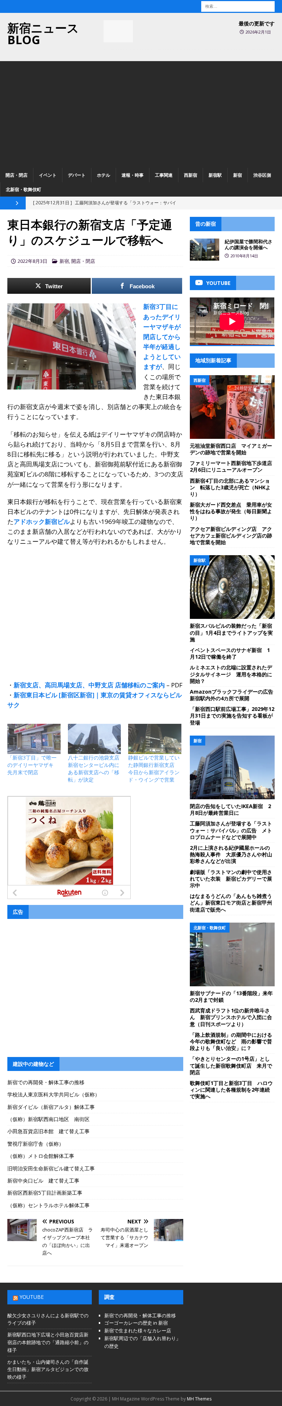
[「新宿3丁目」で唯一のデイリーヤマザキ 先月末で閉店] (34, 739)
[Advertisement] (141, 112)
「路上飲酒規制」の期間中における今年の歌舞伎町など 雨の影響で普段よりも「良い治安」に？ (231, 1041)
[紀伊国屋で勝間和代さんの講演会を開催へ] (204, 250)
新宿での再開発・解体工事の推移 (45, 1082)
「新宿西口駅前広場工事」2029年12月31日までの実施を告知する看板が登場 (232, 715)
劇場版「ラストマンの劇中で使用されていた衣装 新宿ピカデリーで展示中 (231, 878)
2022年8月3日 (32, 261)
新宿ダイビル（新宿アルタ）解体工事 (51, 1106)
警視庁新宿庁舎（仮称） (35, 1143)
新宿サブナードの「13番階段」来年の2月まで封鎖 (231, 996)
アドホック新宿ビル (42, 521)
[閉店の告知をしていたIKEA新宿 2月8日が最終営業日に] (232, 767)
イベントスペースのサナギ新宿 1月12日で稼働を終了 (230, 653)
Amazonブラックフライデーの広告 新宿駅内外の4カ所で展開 (234, 695)
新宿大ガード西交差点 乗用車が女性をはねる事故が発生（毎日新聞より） (231, 511)
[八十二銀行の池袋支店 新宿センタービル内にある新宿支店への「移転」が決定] (94, 739)
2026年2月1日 (258, 32)
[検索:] (238, 5)
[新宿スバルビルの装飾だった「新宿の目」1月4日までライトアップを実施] (232, 587)
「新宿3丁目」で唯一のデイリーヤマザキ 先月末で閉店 (33, 765)
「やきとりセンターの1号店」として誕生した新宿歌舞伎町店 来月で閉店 (231, 1065)
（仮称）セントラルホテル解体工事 (48, 1205)
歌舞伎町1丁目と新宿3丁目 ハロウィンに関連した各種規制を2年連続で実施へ (231, 1089)
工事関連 (164, 175)
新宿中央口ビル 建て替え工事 (43, 1180)
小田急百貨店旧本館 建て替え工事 (48, 1131)
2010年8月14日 (244, 255)
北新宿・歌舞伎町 (23, 189)
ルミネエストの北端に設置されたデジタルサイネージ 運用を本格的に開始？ (231, 674)
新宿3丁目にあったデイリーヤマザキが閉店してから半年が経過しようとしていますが (162, 336)
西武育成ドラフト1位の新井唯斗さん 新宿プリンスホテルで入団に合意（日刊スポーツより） (231, 1017)
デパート (77, 175)
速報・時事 (133, 175)
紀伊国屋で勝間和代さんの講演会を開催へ (248, 244)
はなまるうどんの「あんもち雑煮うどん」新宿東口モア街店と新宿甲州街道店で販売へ (231, 902)
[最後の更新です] (118, 31)
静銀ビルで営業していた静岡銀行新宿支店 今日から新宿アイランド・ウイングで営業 (154, 768)
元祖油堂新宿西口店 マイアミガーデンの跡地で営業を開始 (231, 449)
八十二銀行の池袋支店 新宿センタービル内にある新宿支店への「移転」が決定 (96, 768)
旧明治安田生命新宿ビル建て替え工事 (51, 1168)
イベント (48, 175)
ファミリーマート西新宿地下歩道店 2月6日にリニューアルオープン (233, 466)
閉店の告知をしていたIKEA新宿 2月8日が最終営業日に (230, 809)
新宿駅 (215, 175)
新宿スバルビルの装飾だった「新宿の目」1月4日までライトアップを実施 (231, 632)
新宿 (237, 175)
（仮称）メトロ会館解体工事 (40, 1155)
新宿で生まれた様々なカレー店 (137, 1330)
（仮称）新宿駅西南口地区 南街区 (48, 1119)
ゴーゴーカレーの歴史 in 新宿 (136, 1322)
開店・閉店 (17, 175)
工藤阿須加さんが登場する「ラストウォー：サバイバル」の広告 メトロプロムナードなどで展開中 (231, 830)
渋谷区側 (262, 175)
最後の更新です (257, 23)
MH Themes (199, 1399)
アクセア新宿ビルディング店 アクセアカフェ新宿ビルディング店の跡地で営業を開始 (231, 535)
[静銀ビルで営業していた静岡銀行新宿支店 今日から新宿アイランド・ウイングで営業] (154, 739)
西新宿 (190, 175)
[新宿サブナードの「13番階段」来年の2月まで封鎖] (232, 954)
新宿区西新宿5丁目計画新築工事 (44, 1192)
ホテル (103, 175)
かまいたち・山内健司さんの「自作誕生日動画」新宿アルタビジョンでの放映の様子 (47, 1370)
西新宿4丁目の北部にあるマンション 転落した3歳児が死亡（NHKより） (230, 487)
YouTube (31, 1296)
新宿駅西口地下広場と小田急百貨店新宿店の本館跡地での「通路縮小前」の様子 (47, 1342)
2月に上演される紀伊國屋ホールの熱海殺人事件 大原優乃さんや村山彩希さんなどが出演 (231, 854)
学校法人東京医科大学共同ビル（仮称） (53, 1094)
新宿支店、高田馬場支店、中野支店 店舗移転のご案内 (89, 685)
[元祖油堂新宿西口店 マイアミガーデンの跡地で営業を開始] (232, 407)
